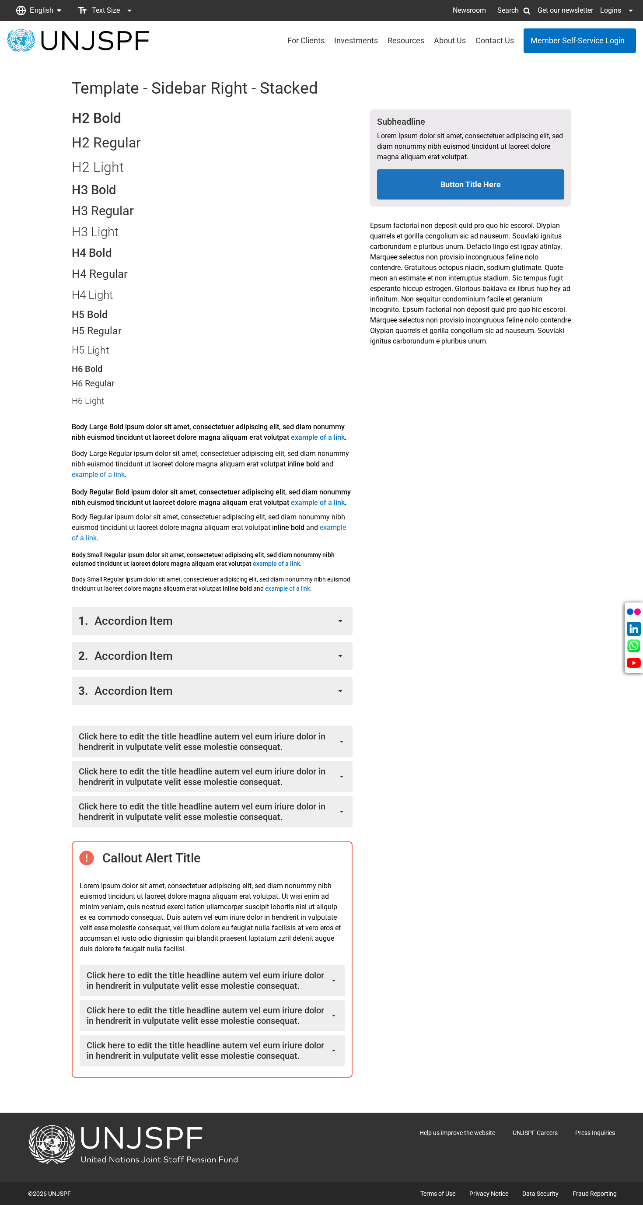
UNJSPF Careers (535, 1132)
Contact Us (494, 40)
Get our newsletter (565, 10)
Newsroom (469, 10)
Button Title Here (470, 184)
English (41, 10)
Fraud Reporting (595, 1193)
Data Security (540, 1193)
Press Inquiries (595, 1132)
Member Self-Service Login (578, 40)
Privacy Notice (488, 1193)
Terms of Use (437, 1193)
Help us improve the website (457, 1132)
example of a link (318, 437)
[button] (38, 10)
